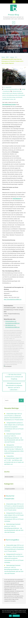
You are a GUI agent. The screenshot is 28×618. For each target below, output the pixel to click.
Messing (15, 93)
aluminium (19, 91)
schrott (4, 95)
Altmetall (14, 91)
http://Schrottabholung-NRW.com (12, 299)
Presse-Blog (13, 15)
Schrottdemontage (10, 97)
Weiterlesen (16, 615)
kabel (7, 93)
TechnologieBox (12, 540)
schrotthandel (19, 97)
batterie (4, 93)
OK (10, 615)
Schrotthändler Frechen (7, 99)
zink (15, 99)
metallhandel (20, 93)
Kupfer (10, 93)
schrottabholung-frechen (12, 95)
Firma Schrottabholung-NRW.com (11, 89)
